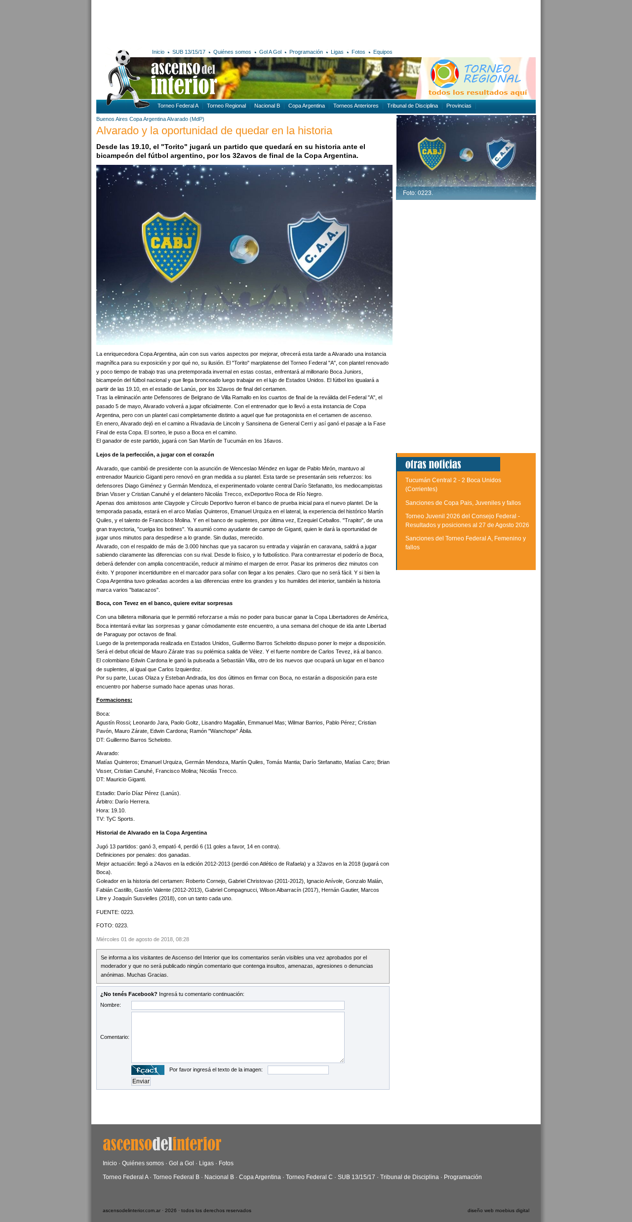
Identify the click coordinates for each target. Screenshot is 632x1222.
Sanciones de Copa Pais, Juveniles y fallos (463, 502)
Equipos (383, 52)
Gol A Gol (270, 52)
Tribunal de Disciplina (412, 106)
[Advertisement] (240, 22)
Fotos (358, 52)
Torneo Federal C (309, 1177)
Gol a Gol (181, 1163)
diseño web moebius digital (498, 1210)
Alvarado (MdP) (185, 119)
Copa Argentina (306, 106)
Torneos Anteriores (356, 106)
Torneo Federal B (176, 1177)
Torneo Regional (226, 106)
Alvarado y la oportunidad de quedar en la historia (214, 130)
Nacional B (267, 106)
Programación (306, 52)
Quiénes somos (232, 52)
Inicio (158, 52)
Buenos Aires (112, 119)
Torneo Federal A (178, 106)
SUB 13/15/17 (188, 52)
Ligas (337, 52)
